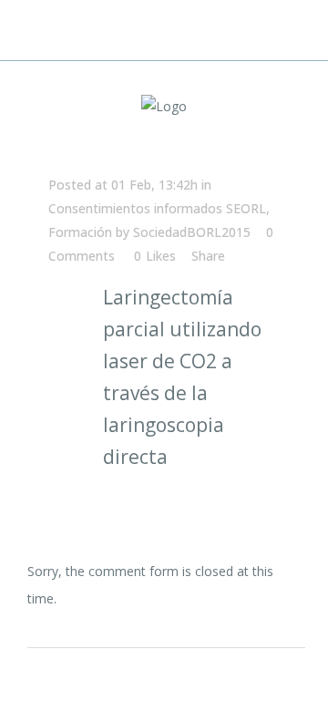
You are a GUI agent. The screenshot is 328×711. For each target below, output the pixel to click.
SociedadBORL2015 (192, 232)
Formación (80, 232)
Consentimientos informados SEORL (157, 208)
